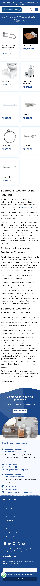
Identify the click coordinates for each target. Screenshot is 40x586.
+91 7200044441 (12, 467)
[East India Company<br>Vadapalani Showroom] (3, 474)
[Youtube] (23, 543)
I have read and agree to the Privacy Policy (19, 574)
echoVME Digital (18, 551)
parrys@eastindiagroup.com (17, 470)
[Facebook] (5, 543)
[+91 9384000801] (3, 464)
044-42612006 (11, 487)
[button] (31, 10)
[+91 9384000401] (3, 489)
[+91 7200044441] (3, 467)
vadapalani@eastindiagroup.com (19, 492)
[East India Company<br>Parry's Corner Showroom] (3, 449)
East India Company (29, 207)
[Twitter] (9, 543)
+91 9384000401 (12, 489)
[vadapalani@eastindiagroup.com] (3, 492)
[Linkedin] (14, 543)
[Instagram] (19, 543)
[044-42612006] (3, 486)
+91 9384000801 (12, 464)
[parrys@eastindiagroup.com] (3, 470)
